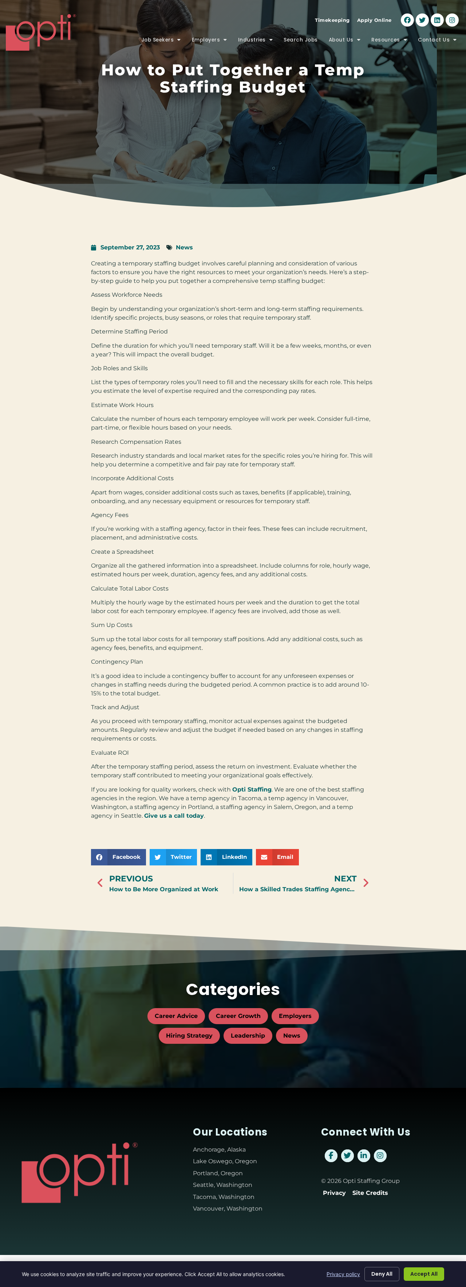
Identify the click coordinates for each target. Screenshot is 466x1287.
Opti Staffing (252, 789)
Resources (391, 41)
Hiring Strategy (189, 1035)
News (184, 247)
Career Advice (176, 1015)
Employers (212, 41)
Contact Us (440, 41)
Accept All (424, 1274)
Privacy (334, 1192)
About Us (347, 41)
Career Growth (238, 1015)
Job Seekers (163, 41)
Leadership (248, 1035)
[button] (118, 857)
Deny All (381, 1274)
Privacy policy (343, 1274)
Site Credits (370, 1192)
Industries (258, 41)
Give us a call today (174, 815)
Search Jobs (303, 41)
